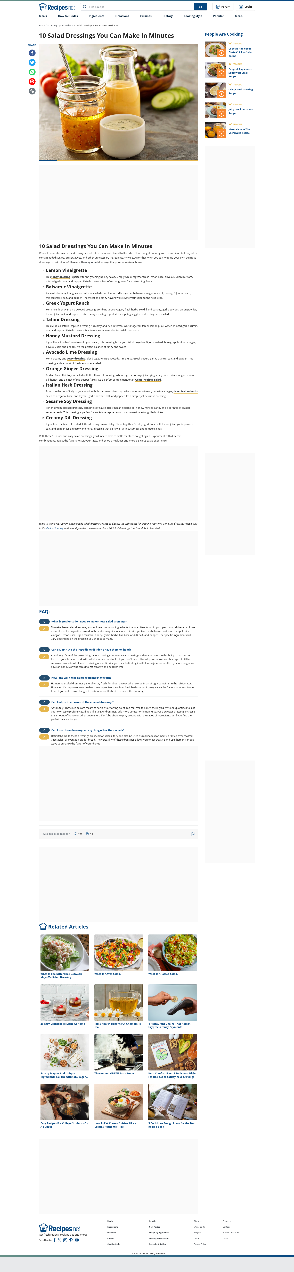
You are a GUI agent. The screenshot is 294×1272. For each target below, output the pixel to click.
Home (42, 25)
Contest (226, 1227)
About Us (198, 1221)
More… (239, 16)
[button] (32, 91)
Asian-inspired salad (148, 379)
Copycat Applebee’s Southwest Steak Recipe (239, 72)
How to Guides (68, 16)
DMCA (196, 1238)
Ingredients (96, 16)
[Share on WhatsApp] (32, 72)
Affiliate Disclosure (231, 1232)
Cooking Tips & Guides (59, 25)
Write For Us (199, 1227)
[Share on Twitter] (32, 62)
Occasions (122, 16)
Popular (218, 16)
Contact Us (227, 1221)
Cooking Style (113, 1244)
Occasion (111, 1232)
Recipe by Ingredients (159, 1232)
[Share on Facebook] (32, 53)
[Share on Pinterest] (32, 81)
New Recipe (154, 1227)
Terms (225, 1238)
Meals (110, 1221)
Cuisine (110, 1238)
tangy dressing (60, 276)
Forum (225, 7)
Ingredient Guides (157, 1244)
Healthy (152, 1221)
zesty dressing (76, 358)
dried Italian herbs (186, 391)
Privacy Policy (200, 1244)
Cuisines (146, 16)
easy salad (91, 262)
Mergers (197, 1232)
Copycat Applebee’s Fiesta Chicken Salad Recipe (240, 52)
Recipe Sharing (54, 528)
